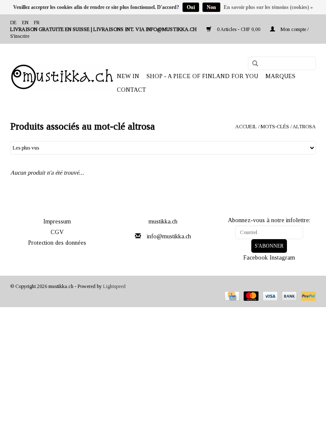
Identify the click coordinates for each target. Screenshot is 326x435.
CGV (57, 232)
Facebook (255, 257)
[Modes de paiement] (231, 295)
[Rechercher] (252, 63)
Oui (191, 7)
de (13, 22)
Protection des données (57, 243)
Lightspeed (114, 286)
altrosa (304, 127)
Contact (131, 90)
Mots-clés (275, 127)
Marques (280, 76)
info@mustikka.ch (169, 236)
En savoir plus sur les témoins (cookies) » (268, 7)
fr (36, 22)
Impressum (57, 221)
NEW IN (128, 76)
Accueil (246, 127)
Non (211, 7)
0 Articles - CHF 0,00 (238, 29)
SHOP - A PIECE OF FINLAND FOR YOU (202, 76)
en (25, 22)
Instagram (282, 257)
